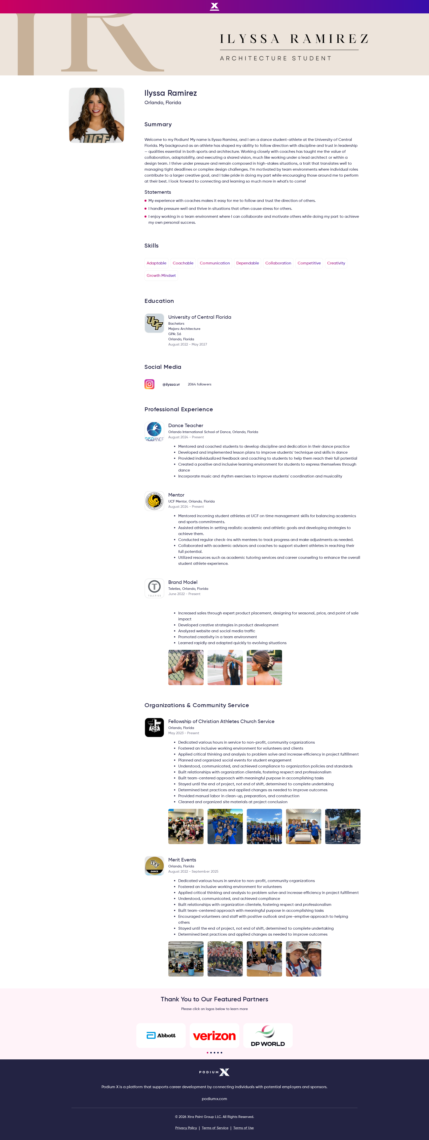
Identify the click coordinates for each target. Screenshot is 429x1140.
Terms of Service (215, 1128)
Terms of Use (243, 1128)
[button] (207, 1052)
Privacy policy (186, 1128)
